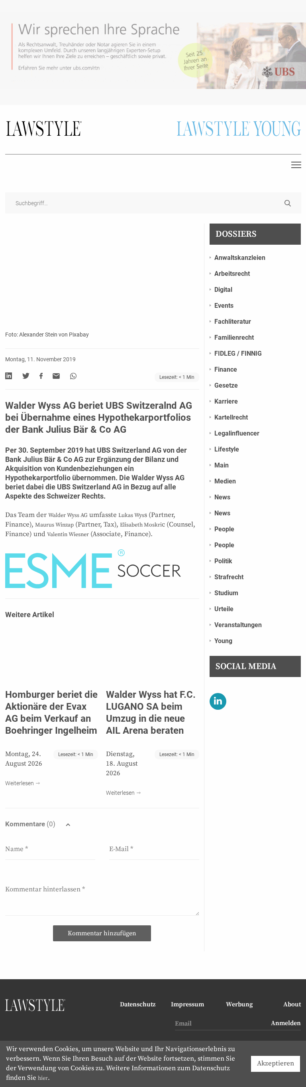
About (292, 1004)
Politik (223, 561)
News (222, 497)
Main (221, 465)
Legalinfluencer (236, 433)
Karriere (226, 401)
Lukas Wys (131, 515)
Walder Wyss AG (157, 477)
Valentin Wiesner (68, 534)
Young (223, 641)
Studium (226, 593)
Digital (223, 289)
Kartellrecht (231, 417)
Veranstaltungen (238, 625)
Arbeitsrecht (232, 273)
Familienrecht (234, 337)
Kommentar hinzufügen (102, 933)
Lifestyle (226, 449)
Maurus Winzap (54, 525)
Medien (225, 481)
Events (223, 305)
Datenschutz (137, 1004)
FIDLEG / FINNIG (238, 353)
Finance (225, 369)
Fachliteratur (232, 321)
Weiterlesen (19, 783)
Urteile (223, 609)
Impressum (187, 1004)
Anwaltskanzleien (239, 257)
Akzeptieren (275, 1063)
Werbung (239, 1004)
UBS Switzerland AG (129, 450)
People (224, 529)
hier (43, 1078)
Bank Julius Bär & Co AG (44, 459)
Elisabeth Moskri (141, 525)
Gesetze (226, 385)
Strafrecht (228, 577)
